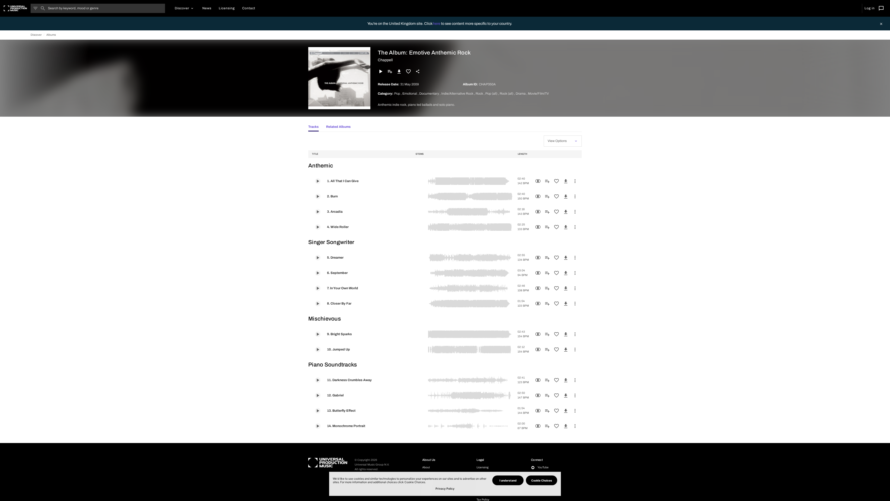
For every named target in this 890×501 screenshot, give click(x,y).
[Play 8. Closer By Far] (317, 303)
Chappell (385, 60)
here (437, 24)
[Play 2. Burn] (317, 196)
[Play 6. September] (317, 273)
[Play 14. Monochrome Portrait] (317, 426)
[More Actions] (575, 181)
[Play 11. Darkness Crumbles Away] (317, 380)
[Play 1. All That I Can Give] (317, 181)
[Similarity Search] (538, 181)
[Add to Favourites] (408, 71)
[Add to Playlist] (390, 71)
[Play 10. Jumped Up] (317, 349)
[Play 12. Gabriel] (317, 395)
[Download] (399, 71)
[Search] (43, 8)
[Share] (417, 71)
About (426, 467)
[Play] (380, 71)
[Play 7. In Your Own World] (317, 288)
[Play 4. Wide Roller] (317, 227)
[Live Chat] (881, 8)
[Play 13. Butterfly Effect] (317, 410)
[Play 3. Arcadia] (317, 211)
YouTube (543, 467)
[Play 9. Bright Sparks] (317, 334)
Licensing (483, 467)
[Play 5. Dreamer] (317, 257)
